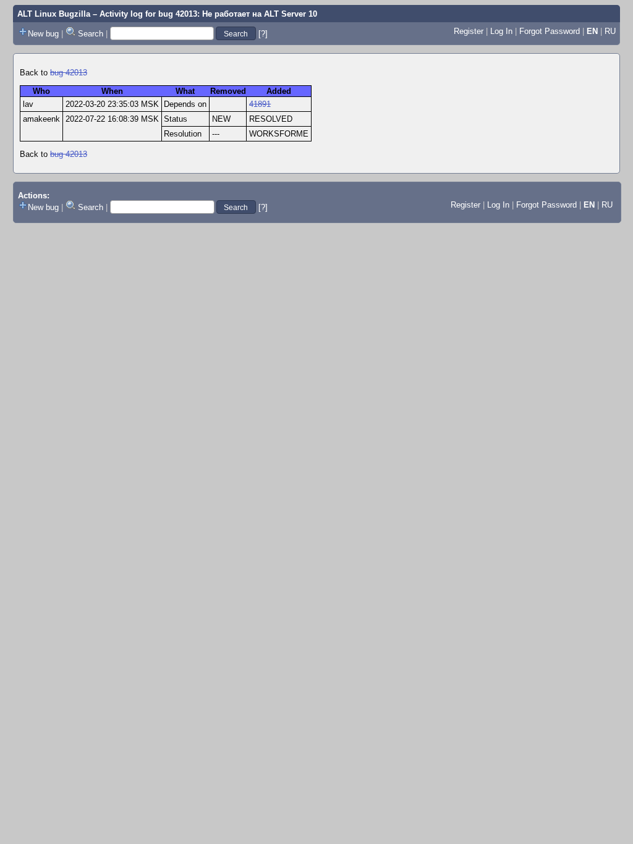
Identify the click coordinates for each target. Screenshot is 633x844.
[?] (263, 33)
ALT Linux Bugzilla (53, 14)
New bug (43, 33)
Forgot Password (549, 31)
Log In (501, 31)
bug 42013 (68, 72)
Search (90, 33)
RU (610, 31)
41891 (260, 104)
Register (468, 31)
